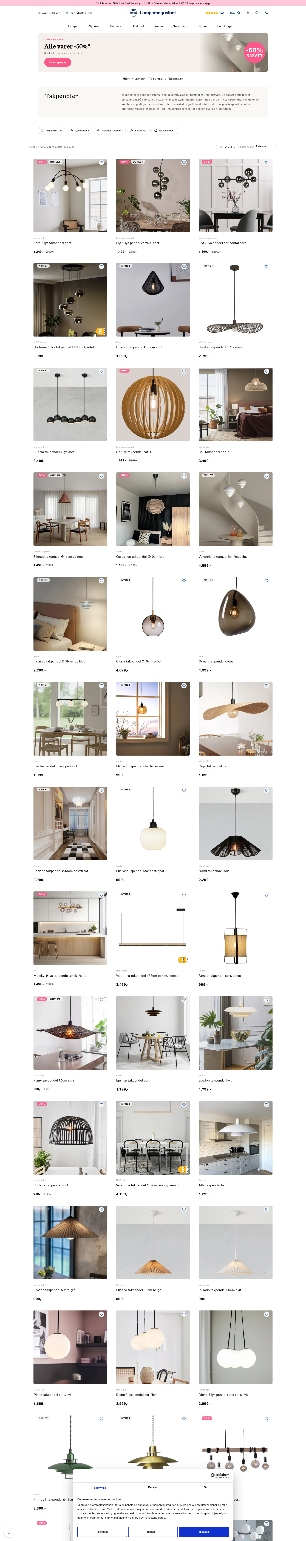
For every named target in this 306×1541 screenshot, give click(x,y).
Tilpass (151, 1531)
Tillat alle (204, 1531)
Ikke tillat (102, 1531)
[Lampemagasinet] (153, 13)
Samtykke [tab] (100, 1487)
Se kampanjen (58, 62)
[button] (266, 13)
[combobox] (148, 32)
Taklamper (156, 78)
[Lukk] (195, 33)
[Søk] (187, 33)
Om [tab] (206, 1487)
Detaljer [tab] (153, 1487)
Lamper (139, 78)
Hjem (126, 78)
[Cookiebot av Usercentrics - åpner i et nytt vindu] (213, 1475)
